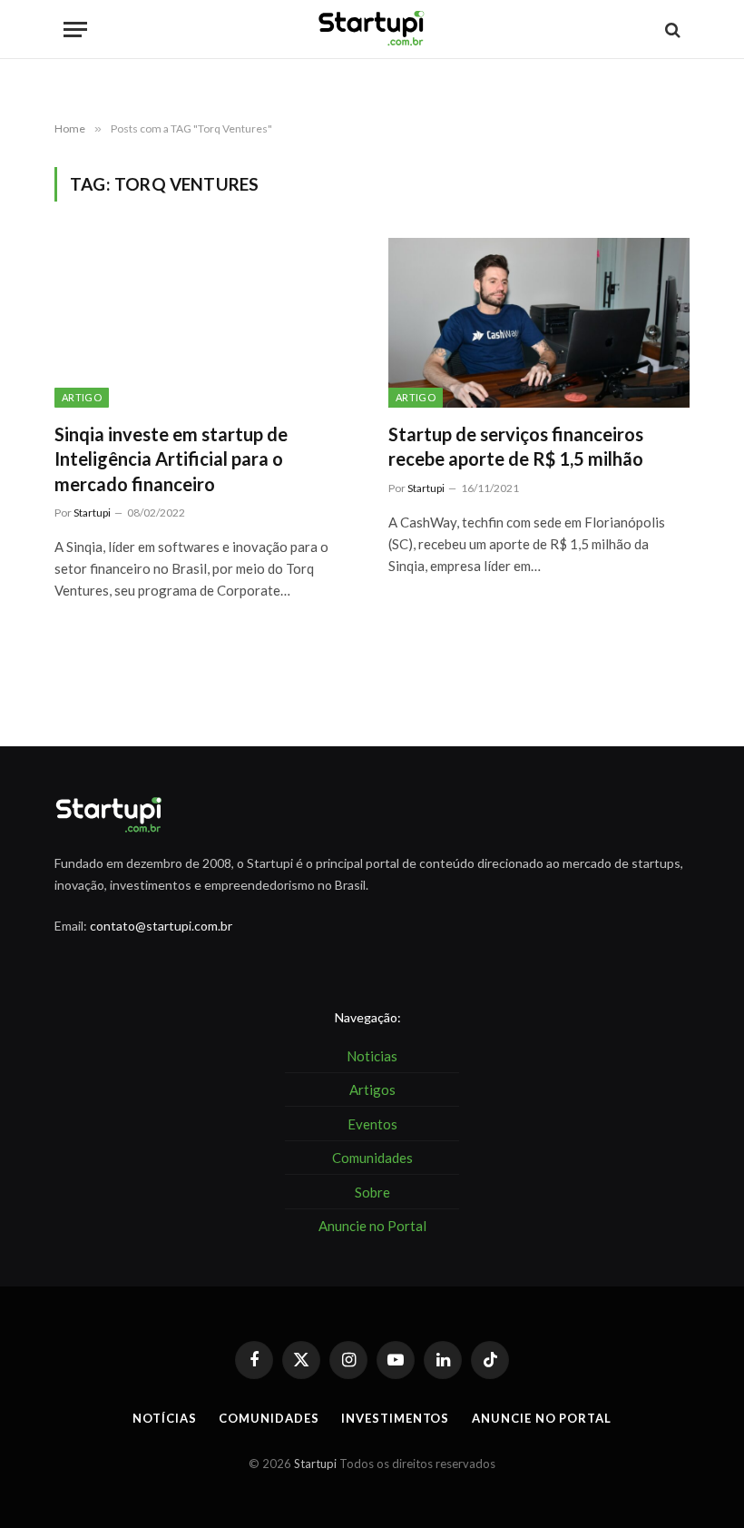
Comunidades (268, 1418)
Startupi (92, 512)
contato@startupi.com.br (161, 925)
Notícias (164, 1418)
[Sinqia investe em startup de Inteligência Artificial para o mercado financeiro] (205, 323)
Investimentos (395, 1418)
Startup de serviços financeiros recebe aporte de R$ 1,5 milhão (515, 446)
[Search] (670, 29)
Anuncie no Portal (541, 1418)
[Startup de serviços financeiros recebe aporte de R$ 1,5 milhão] (539, 323)
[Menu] (75, 29)
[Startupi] (372, 29)
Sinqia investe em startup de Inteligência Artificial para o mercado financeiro (171, 458)
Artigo (82, 397)
